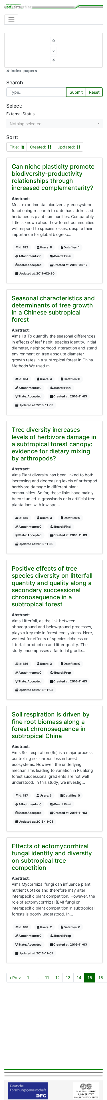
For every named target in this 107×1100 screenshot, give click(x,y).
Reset (94, 92)
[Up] (53, 41)
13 (68, 977)
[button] (54, 123)
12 (57, 977)
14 (79, 977)
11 (47, 977)
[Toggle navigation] (11, 19)
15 (90, 977)
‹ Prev (15, 977)
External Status (20, 113)
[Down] (53, 60)
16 (100, 977)
